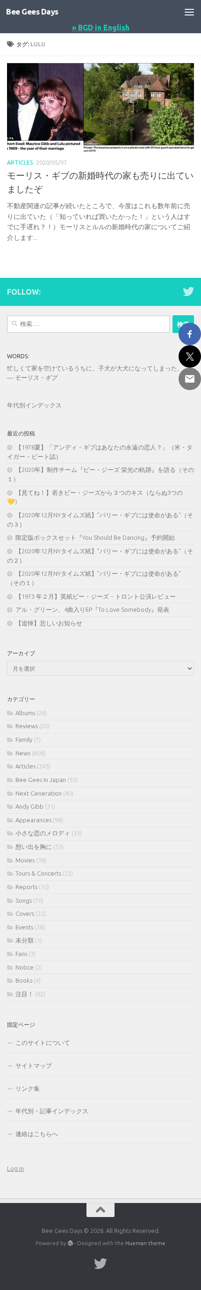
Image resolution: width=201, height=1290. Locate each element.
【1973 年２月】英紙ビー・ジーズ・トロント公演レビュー (95, 596)
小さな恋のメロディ (42, 833)
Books (23, 980)
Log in (15, 1168)
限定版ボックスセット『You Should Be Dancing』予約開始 (95, 537)
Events (24, 927)
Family (23, 739)
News (22, 753)
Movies (25, 860)
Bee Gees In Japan (40, 779)
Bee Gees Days (32, 11)
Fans (21, 953)
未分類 (24, 940)
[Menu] (189, 11)
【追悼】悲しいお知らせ (48, 623)
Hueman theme (145, 1243)
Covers (24, 913)
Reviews (26, 726)
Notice (24, 967)
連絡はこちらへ (36, 1134)
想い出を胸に (33, 846)
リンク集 (27, 1088)
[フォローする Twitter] (188, 291)
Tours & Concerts (38, 873)
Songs (23, 900)
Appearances (33, 820)
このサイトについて (42, 1042)
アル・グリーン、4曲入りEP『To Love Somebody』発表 (92, 609)
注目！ (24, 994)
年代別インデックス (34, 405)
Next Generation (38, 793)
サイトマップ (33, 1065)
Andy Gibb (29, 806)
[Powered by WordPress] (70, 1243)
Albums (25, 713)
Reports (26, 887)
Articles (20, 162)
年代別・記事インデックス (51, 1111)
